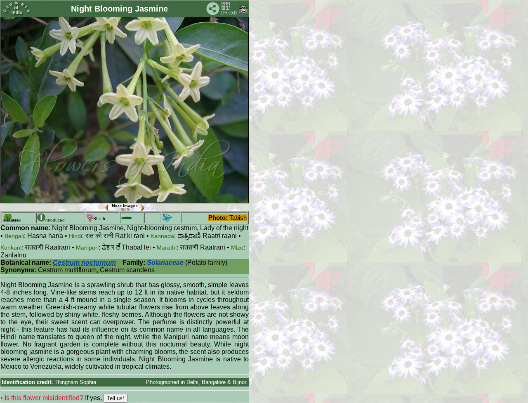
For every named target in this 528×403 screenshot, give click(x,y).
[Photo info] (243, 11)
